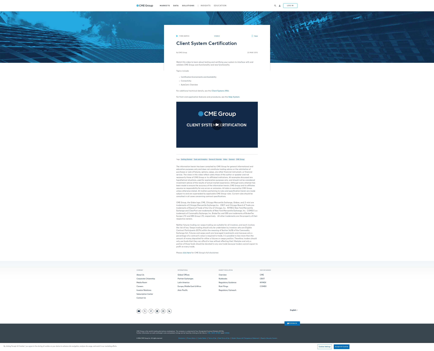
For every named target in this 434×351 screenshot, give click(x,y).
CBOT (262, 279)
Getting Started (186, 159)
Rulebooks (223, 279)
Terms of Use (212, 338)
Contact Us (141, 298)
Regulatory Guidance (227, 282)
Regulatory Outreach (227, 290)
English (293, 310)
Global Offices (183, 275)
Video (225, 159)
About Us (140, 275)
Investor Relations (144, 290)
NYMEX (263, 282)
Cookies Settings (325, 346)
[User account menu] (280, 5)
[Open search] (275, 5)
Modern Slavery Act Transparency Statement (245, 338)
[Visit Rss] (169, 311)
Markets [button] (165, 6)
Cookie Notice (202, 338)
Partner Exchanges (185, 279)
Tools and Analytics (200, 159)
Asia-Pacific (183, 290)
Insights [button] (206, 6)
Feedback (293, 323)
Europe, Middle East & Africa (189, 286)
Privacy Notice (191, 338)
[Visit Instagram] (163, 311)
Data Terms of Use (224, 338)
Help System (233, 97)
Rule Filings (223, 286)
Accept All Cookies (341, 346)
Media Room (142, 282)
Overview (222, 275)
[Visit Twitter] (145, 311)
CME (262, 275)
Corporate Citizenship (146, 279)
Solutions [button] (188, 6)
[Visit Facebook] (151, 311)
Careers (140, 286)
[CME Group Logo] (145, 5)
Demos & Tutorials (215, 159)
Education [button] (220, 6)
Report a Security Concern (269, 338)
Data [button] (176, 6)
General (232, 159)
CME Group (240, 159)
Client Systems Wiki (220, 91)
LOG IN (290, 5)
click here (187, 253)
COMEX (263, 286)
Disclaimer (181, 338)
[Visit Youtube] (139, 311)
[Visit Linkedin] (157, 311)
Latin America (183, 282)
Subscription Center (145, 294)
